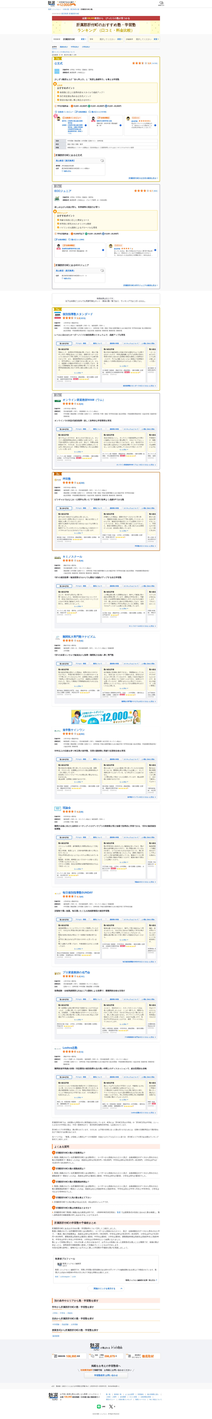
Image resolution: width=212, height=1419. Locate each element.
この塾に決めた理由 (147, 343)
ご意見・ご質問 (111, 1397)
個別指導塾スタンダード (78, 314)
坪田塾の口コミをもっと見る (144, 546)
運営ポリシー (110, 1399)
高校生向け (64, 47)
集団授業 (56, 1336)
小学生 (55, 1313)
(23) (81, 404)
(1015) (83, 318)
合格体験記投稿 (146, 1397)
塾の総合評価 (64, 343)
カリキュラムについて (131, 343)
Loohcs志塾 (70, 1048)
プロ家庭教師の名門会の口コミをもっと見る (139, 1037)
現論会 (67, 808)
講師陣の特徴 (114, 343)
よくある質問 (129, 1394)
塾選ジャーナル (140, 1399)
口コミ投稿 (133, 1397)
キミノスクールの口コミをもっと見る (141, 626)
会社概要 (123, 1397)
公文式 (58, 63)
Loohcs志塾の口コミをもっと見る (142, 1112)
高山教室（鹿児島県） (65, 270)
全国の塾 (66, 9)
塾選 (119, 1212)
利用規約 (141, 1394)
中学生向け (75, 47)
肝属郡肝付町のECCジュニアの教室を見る (139, 285)
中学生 (62, 1313)
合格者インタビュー (65, 112)
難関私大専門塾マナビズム (79, 636)
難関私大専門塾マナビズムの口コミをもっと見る (138, 701)
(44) (81, 560)
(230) (82, 483)
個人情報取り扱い (153, 1394)
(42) (81, 640)
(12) (81, 1052)
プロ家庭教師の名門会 (76, 972)
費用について (97, 343)
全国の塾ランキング (125, 1399)
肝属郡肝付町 (74, 13)
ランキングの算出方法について (64, 52)
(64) (81, 896)
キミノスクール (72, 556)
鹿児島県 (64, 13)
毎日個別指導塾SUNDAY (78, 892)
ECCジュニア (63, 191)
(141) (82, 976)
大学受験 (74, 1324)
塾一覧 (108, 1394)
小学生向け (86, 47)
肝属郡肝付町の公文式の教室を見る (142, 178)
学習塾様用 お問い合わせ (106, 1375)
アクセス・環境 (81, 343)
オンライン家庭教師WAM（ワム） (84, 400)
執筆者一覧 (117, 1394)
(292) (82, 734)
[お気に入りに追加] (102, 160)
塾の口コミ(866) (77, 239)
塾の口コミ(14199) (99, 112)
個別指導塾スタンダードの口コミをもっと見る (138, 386)
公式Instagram (65, 1276)
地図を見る (67, 171)
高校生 (70, 1313)
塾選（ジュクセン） (55, 9)
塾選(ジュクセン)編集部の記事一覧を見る (140, 1280)
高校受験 (65, 1324)
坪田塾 (67, 479)
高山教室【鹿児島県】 (65, 160)
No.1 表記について (155, 1399)
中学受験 (56, 1324)
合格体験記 (82, 112)
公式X (74, 1276)
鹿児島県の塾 (74, 9)
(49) (81, 811)
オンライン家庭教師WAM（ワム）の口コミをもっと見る (135, 465)
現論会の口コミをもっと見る (144, 882)
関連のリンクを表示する (104, 1288)
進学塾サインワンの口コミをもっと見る (140, 797)
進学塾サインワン (74, 730)
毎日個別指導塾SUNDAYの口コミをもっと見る (138, 962)
